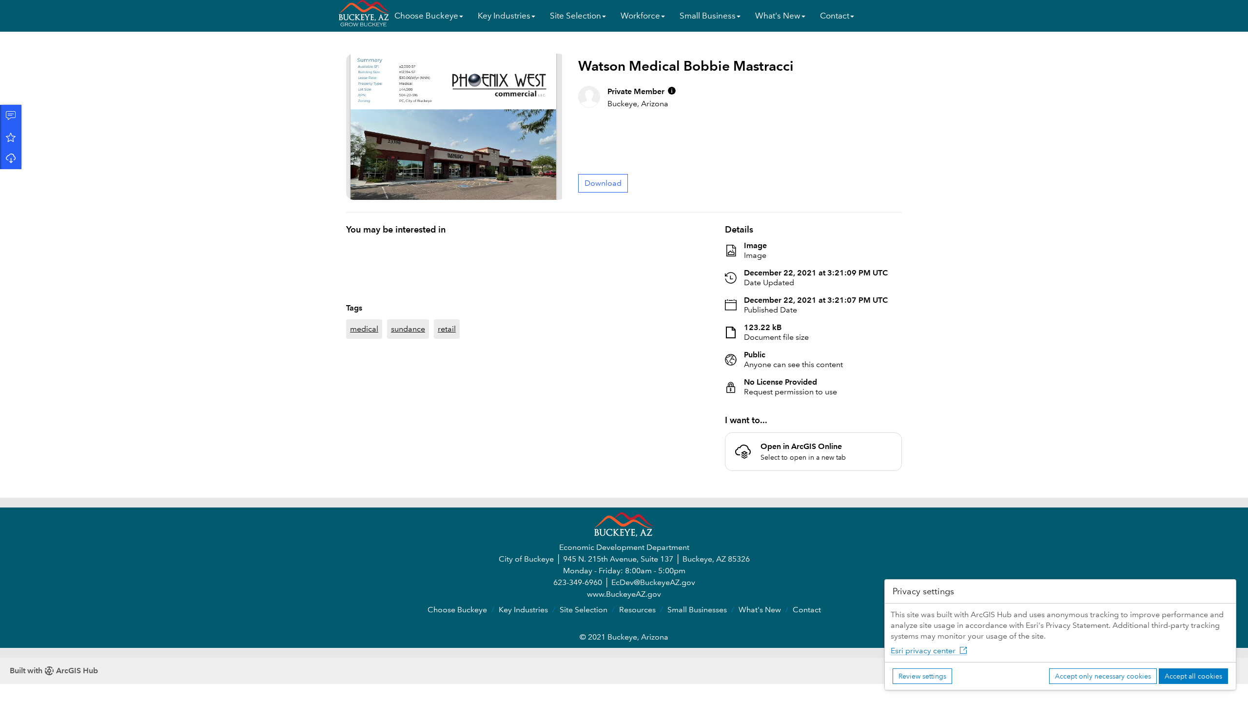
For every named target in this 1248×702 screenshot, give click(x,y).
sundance (408, 305)
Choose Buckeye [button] (426, 16)
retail (447, 305)
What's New (760, 609)
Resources (637, 609)
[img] (672, 91)
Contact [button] (834, 16)
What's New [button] (777, 16)
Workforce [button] (640, 16)
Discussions (10, 115)
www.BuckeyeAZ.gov (624, 594)
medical (364, 305)
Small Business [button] (708, 16)
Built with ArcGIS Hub (54, 670)
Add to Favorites (10, 137)
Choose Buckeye (457, 609)
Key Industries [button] (504, 16)
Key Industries (523, 609)
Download (10, 158)
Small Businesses (697, 609)
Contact (807, 609)
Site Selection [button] (575, 16)
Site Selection (583, 609)
